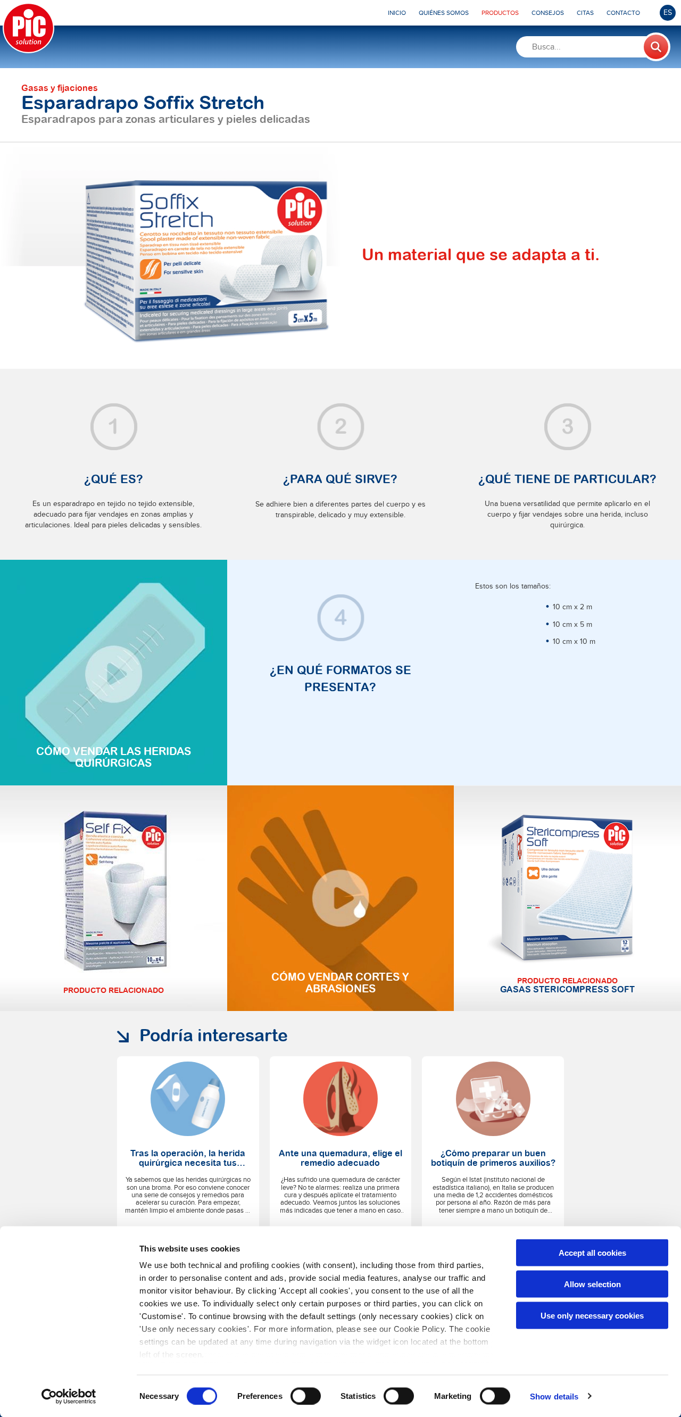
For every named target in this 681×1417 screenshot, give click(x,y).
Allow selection (592, 1283)
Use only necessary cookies (592, 1315)
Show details (554, 1396)
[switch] (305, 1395)
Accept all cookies (592, 1252)
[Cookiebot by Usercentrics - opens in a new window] (68, 1396)
